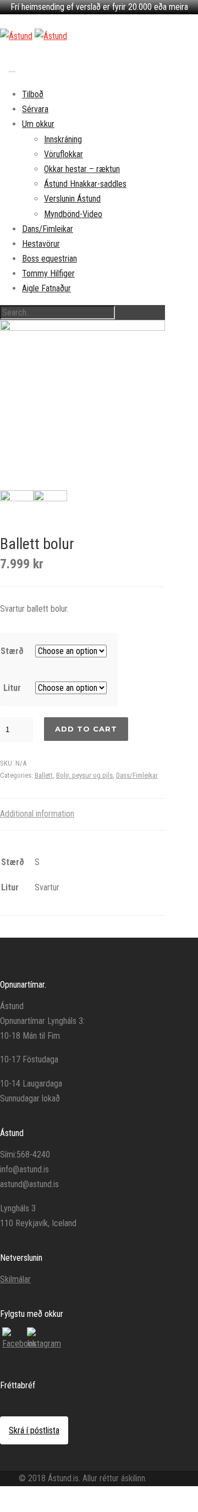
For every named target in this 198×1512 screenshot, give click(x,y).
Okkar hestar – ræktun (82, 169)
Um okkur (38, 124)
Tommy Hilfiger (48, 273)
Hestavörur (41, 244)
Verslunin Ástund (72, 198)
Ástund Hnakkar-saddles (85, 184)
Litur (12, 688)
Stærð (12, 651)
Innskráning (63, 139)
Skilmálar (15, 1279)
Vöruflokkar (63, 154)
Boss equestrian (49, 258)
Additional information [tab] (37, 813)
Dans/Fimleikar (47, 229)
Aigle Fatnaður (46, 288)
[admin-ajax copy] (82, 402)
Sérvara (35, 109)
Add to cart (86, 728)
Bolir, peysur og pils (84, 775)
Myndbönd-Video (73, 214)
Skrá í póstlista (34, 1430)
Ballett (44, 775)
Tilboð (32, 94)
